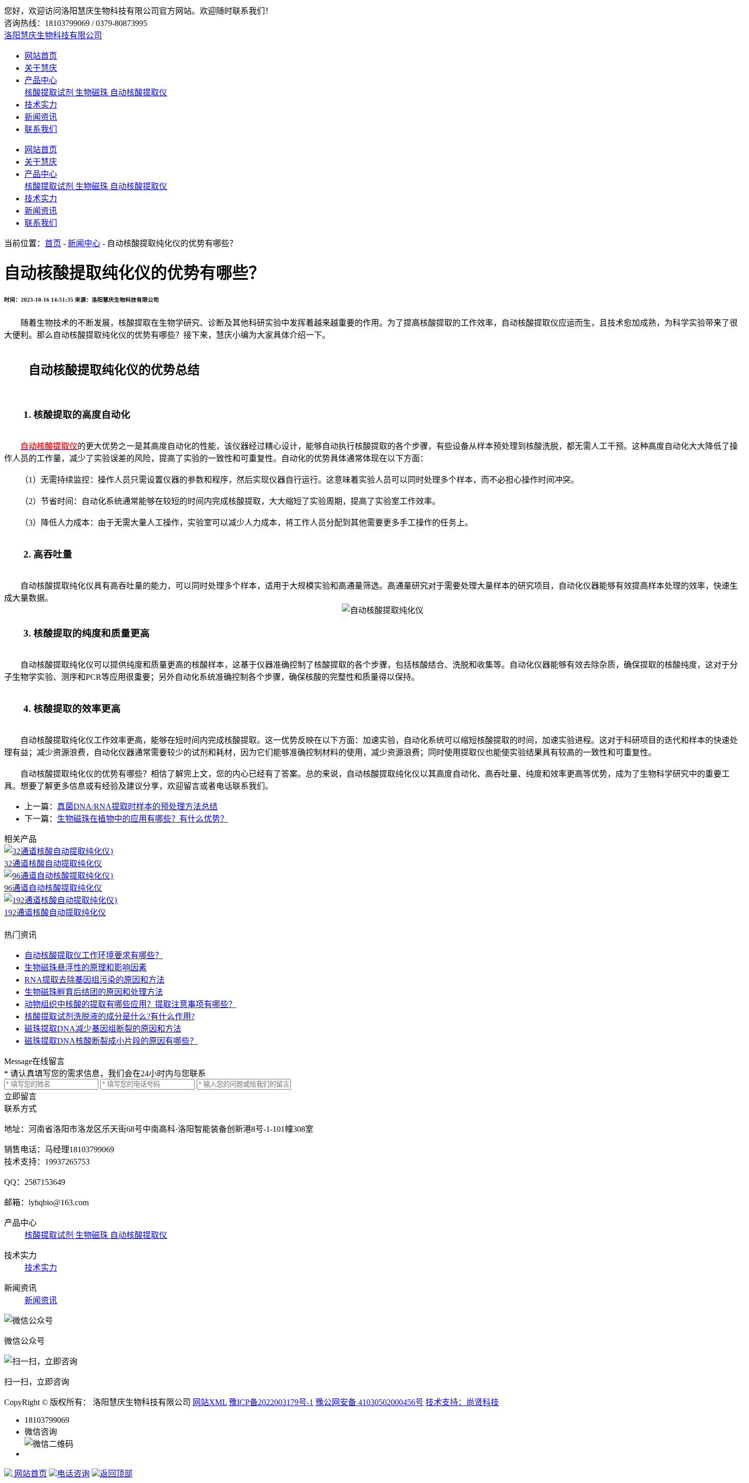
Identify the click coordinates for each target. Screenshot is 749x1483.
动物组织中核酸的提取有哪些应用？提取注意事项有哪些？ (130, 1004)
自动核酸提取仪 (138, 92)
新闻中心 (84, 243)
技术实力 (40, 104)
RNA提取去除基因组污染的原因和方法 (94, 979)
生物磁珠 (92, 92)
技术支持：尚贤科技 (462, 1402)
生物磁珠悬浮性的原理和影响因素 (85, 967)
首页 (53, 243)
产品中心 (40, 80)
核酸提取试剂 (49, 92)
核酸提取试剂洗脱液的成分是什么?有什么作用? (109, 1016)
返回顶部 (116, 1473)
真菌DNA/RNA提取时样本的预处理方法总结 (137, 806)
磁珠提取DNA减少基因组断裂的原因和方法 (102, 1028)
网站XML (210, 1402)
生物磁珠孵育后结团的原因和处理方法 (93, 992)
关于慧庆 (40, 68)
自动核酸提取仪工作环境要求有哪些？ (93, 955)
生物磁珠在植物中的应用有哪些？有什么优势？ (142, 818)
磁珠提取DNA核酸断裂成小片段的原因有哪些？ (111, 1041)
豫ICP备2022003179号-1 (271, 1402)
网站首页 (40, 55)
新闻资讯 (40, 117)
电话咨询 (73, 1473)
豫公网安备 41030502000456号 (369, 1402)
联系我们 (40, 129)
